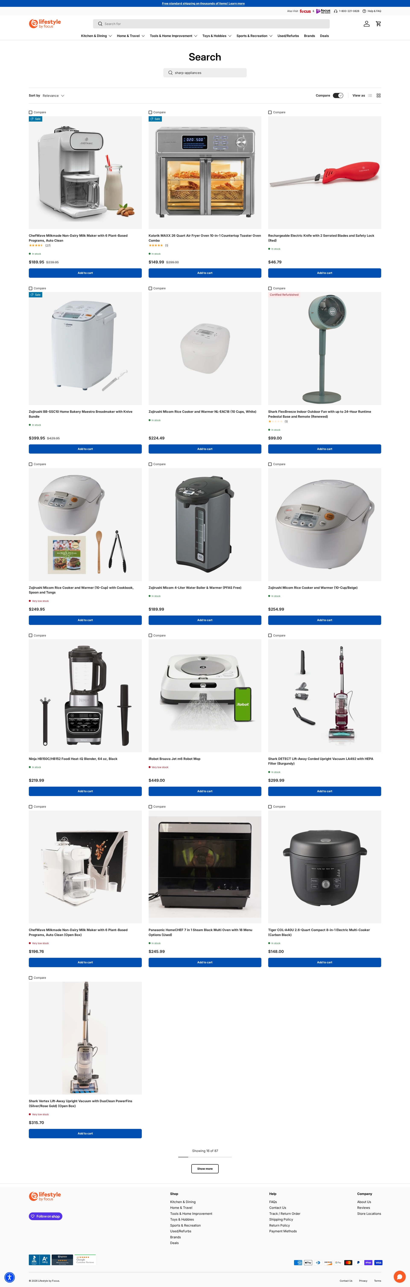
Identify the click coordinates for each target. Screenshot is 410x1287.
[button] (378, 23)
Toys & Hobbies (214, 36)
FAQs (273, 1202)
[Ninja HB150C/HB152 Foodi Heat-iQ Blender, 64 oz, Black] (85, 695)
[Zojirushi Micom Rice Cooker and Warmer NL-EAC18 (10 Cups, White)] (205, 348)
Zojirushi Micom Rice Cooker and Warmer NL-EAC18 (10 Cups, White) (202, 412)
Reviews (363, 1208)
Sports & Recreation (252, 36)
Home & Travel (128, 36)
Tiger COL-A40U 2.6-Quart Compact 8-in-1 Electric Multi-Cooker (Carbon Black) (319, 932)
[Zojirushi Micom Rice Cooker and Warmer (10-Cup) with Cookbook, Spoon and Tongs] (85, 524)
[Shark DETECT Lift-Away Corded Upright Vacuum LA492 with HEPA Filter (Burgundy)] (324, 695)
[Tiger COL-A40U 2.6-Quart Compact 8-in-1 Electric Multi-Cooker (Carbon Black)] (324, 867)
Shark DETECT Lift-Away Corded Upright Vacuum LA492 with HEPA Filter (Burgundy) (320, 761)
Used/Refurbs (288, 36)
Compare (323, 95)
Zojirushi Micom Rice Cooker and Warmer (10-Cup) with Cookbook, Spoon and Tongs (81, 590)
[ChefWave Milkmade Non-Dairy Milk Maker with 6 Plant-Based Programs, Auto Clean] (85, 172)
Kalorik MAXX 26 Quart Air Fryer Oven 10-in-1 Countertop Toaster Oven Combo (205, 238)
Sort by (34, 95)
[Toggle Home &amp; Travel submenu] (143, 35)
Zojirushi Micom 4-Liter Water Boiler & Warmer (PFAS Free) (195, 588)
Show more (205, 1168)
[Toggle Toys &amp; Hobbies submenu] (229, 35)
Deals (324, 36)
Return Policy (279, 1225)
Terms (377, 1280)
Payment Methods (283, 1231)
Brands (309, 36)
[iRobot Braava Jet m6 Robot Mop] (205, 695)
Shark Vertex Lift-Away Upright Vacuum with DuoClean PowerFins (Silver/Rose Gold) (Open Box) (80, 1103)
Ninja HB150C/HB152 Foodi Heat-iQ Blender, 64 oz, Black (73, 759)
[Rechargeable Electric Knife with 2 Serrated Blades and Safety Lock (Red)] (324, 172)
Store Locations (369, 1214)
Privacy (363, 1280)
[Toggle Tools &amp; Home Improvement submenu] (195, 35)
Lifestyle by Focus (48, 1280)
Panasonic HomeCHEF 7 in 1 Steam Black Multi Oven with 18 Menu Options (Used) (200, 932)
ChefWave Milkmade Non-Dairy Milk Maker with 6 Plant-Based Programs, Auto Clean (78, 238)
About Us (364, 1202)
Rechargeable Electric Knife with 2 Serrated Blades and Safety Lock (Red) (321, 238)
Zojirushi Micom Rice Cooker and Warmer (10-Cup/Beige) (313, 588)
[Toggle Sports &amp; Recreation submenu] (270, 35)
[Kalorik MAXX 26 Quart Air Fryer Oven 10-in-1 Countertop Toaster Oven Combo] (205, 172)
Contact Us (277, 1208)
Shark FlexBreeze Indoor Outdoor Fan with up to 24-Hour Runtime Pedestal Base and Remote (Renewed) (319, 414)
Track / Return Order (284, 1214)
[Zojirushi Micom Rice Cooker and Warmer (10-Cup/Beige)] (324, 524)
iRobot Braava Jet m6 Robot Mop (174, 759)
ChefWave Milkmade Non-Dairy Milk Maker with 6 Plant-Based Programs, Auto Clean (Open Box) (78, 932)
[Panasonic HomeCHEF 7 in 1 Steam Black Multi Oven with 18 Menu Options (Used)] (205, 867)
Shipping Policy (281, 1219)
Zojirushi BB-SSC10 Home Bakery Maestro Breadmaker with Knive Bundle (80, 414)
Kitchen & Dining (94, 36)
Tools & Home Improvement (171, 36)
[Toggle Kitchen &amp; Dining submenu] (110, 35)
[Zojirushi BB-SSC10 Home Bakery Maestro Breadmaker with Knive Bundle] (85, 348)
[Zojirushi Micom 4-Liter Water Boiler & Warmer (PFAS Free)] (205, 524)
